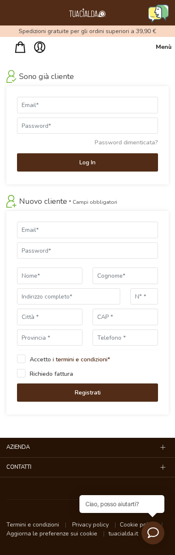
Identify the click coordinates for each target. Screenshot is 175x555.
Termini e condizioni (33, 525)
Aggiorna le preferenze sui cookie (52, 534)
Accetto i (70, 359)
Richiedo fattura (51, 374)
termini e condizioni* (83, 359)
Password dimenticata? (126, 142)
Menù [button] (162, 47)
